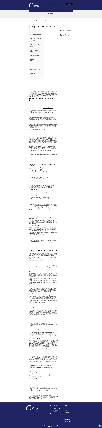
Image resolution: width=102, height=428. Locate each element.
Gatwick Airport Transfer (67, 419)
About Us (51, 10)
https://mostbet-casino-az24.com (48, 108)
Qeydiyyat (31, 46)
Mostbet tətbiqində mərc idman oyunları (35, 51)
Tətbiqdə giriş (32, 35)
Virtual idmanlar (32, 54)
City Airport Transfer (66, 410)
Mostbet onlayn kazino (33, 60)
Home (30, 10)
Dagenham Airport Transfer (67, 421)
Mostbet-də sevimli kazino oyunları (34, 50)
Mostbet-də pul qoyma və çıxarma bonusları (35, 70)
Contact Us (55, 10)
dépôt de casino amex (64, 39)
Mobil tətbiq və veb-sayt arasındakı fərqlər (35, 56)
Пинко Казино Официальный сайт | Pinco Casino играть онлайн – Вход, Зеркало (66, 35)
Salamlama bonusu (32, 68)
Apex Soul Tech (56, 425)
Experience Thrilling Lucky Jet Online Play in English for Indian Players (66, 30)
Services (42, 10)
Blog (59, 10)
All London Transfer (36, 10)
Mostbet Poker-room (32, 64)
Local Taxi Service (66, 417)
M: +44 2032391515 (55, 411)
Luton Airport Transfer (66, 412)
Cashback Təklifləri (32, 40)
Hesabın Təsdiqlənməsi (33, 59)
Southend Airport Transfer (67, 414)
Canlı (30, 41)
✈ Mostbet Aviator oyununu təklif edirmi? (35, 69)
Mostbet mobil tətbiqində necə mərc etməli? (35, 47)
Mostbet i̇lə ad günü (32, 73)
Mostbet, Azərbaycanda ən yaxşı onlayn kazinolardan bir (41, 20)
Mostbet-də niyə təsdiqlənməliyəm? (34, 55)
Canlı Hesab (31, 74)
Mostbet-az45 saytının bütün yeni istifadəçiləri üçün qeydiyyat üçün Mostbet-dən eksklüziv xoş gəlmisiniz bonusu (36, 63)
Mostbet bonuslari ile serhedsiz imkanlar (66, 32)
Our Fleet (46, 10)
